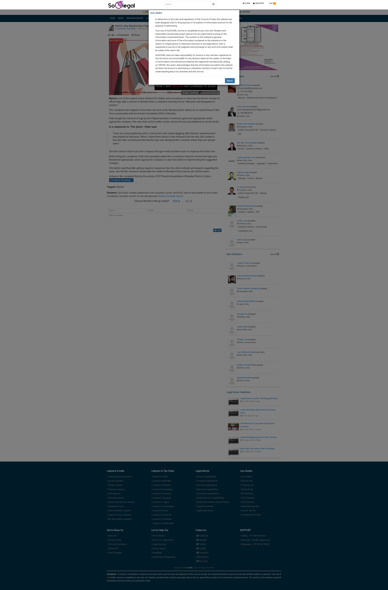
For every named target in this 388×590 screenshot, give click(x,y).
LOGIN (247, 3)
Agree (230, 80)
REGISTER (259, 3)
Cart (272, 3)
